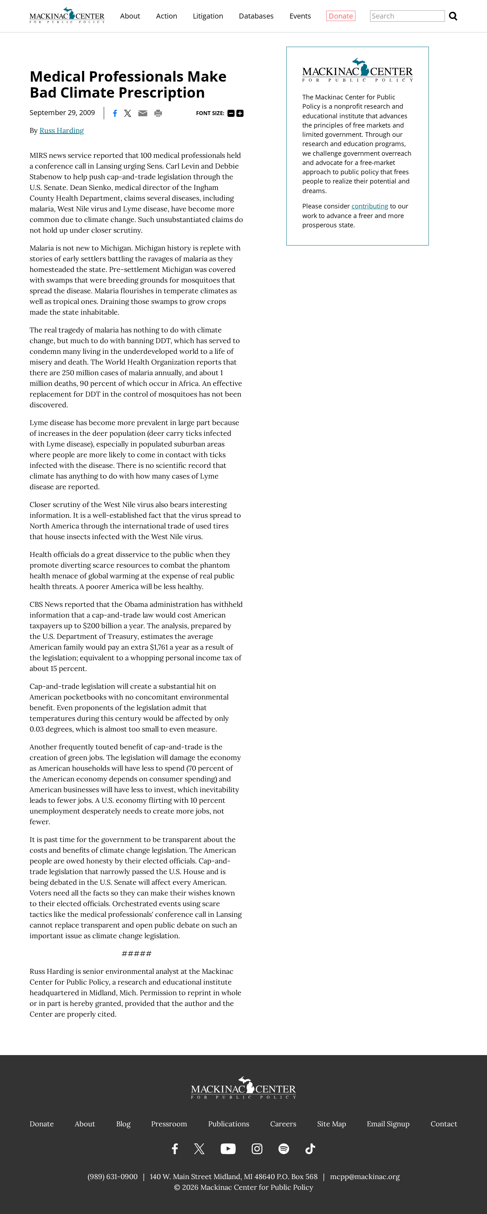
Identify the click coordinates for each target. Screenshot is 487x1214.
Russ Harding (62, 130)
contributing (370, 206)
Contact (444, 1123)
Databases (256, 16)
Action (166, 16)
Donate (341, 16)
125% (240, 113)
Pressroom (169, 1123)
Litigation (208, 16)
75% (231, 113)
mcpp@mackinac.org (365, 1176)
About (130, 16)
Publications (228, 1123)
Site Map (331, 1123)
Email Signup (388, 1123)
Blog (123, 1123)
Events (300, 16)
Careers (283, 1123)
